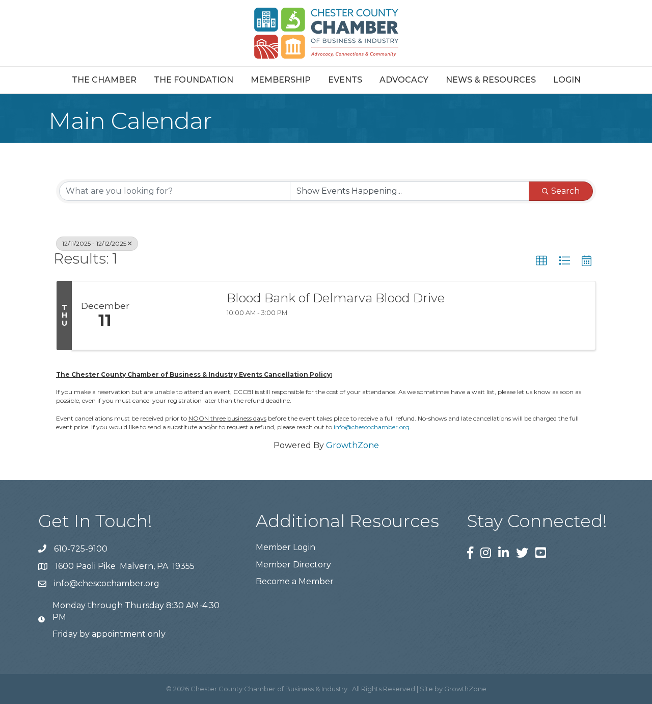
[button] (541, 261)
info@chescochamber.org (372, 427)
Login (567, 80)
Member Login (285, 547)
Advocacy (403, 80)
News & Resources (491, 80)
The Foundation (193, 80)
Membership (281, 80)
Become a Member (295, 581)
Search (565, 191)
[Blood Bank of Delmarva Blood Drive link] (177, 316)
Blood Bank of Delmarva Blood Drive (336, 298)
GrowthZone (352, 445)
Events (345, 80)
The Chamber (104, 80)
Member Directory (293, 564)
